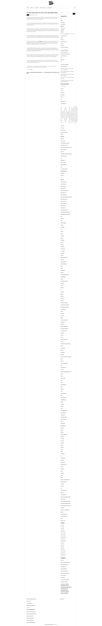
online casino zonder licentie (65, 304)
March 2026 (63, 531)
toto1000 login (63, 270)
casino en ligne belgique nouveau (65, 501)
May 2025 (62, 546)
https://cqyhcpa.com (64, 201)
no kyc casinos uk (63, 103)
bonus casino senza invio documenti (66, 147)
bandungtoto (62, 94)
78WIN (62, 369)
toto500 (62, 311)
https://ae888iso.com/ (64, 164)
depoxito (62, 272)
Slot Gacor (66, 33)
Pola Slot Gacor (63, 520)
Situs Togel (62, 438)
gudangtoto (62, 466)
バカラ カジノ (63, 577)
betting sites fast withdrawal (76, 115)
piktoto (62, 220)
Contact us (37, 7)
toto (61, 18)
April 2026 (62, 529)
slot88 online (62, 453)
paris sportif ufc (63, 59)
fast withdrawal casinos (64, 145)
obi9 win (62, 345)
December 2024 (63, 554)
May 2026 (62, 528)
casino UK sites (63, 101)
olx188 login (62, 227)
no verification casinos (64, 590)
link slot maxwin (63, 309)
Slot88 (62, 358)
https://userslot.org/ (63, 261)
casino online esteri (63, 149)
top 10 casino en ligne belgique (65, 64)
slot (61, 61)
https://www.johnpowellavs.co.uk (65, 562)
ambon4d (62, 175)
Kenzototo (62, 427)
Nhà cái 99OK (63, 423)
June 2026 (62, 526)
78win (62, 380)
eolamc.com (62, 298)
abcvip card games (63, 419)
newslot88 (62, 43)
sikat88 (62, 231)
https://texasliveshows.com (64, 564)
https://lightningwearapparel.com (65, 214)
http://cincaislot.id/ (29, 603)
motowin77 (62, 136)
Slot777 (62, 395)
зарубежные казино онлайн (65, 573)
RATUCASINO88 (63, 222)
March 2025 (63, 549)
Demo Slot (62, 151)
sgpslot (62, 477)
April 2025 (62, 548)
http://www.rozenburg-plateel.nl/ (31, 613)
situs (61, 57)
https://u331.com (63, 188)
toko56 (62, 518)
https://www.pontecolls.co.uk (31, 605)
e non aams (62, 125)
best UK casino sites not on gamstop (66, 356)
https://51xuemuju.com (64, 199)
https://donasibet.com (64, 481)
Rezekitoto (62, 436)
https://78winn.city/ (63, 397)
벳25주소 (62, 296)
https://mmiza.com (63, 192)
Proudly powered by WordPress (49, 624)
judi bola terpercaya (63, 490)
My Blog (31, 69)
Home (28, 7)
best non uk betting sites (64, 66)
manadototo (62, 45)
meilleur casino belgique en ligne (65, 496)
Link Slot (62, 37)
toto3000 (62, 300)
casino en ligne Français (64, 35)
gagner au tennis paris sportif (64, 47)
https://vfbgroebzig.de (64, 514)
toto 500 (62, 475)
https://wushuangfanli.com (64, 190)
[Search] (74, 7)
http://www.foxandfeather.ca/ (31, 622)
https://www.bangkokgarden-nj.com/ (66, 371)
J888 (61, 386)
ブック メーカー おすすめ (65, 579)
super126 (62, 421)
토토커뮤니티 (63, 160)
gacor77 (62, 449)
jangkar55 (62, 259)
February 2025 (63, 551)
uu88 (61, 166)
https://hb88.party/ (63, 412)
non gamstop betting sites (64, 326)
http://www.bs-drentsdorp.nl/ (65, 509)
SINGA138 (62, 354)
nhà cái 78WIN (63, 378)
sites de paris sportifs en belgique (65, 503)
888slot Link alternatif (64, 257)
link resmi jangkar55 (64, 434)
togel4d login (63, 322)
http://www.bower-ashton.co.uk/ (65, 479)
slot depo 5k (62, 92)
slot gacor (62, 341)
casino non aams (63, 162)
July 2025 (62, 543)
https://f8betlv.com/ (63, 399)
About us (32, 7)
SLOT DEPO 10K (63, 24)
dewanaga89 (62, 173)
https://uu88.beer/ (63, 276)
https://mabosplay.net (64, 263)
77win (62, 408)
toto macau (68, 114)
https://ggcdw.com (63, 205)
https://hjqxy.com (63, 207)
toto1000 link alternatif (64, 281)
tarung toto (62, 138)
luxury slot (62, 315)
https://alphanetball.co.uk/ (31, 609)
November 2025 (63, 537)
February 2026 (63, 532)
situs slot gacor (63, 140)
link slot (40, 41)
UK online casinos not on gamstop (66, 343)
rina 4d (62, 233)
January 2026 (63, 534)
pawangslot (62, 283)
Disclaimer (49, 7)
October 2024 (63, 555)
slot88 (61, 268)
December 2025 (63, 535)
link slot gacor (63, 414)
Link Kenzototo (63, 462)
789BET (62, 317)
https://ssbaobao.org (63, 181)
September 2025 (63, 540)
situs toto (62, 242)
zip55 (61, 365)
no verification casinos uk (65, 591)
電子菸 (62, 20)
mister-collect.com (63, 367)
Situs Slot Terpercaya (64, 516)
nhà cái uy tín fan (63, 575)
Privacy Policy (43, 7)
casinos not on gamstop (64, 302)
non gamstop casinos (64, 330)
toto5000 (62, 244)
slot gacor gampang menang (65, 274)
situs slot (62, 350)
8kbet (61, 382)
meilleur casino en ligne (65, 115)
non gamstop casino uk (64, 588)
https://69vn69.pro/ (63, 393)
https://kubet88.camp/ (64, 410)
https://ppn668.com (63, 194)
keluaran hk (62, 468)
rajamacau (62, 218)
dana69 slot (62, 313)
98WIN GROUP (63, 425)
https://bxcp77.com (63, 186)
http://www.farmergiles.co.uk (31, 611)
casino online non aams (64, 41)
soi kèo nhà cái (62, 22)
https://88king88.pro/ (64, 568)
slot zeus (62, 90)
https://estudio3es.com (64, 203)
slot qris (62, 88)
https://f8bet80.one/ (63, 384)
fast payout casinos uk (64, 593)
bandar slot (62, 473)
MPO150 (62, 287)
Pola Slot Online (63, 494)
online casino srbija (63, 464)
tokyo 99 (62, 285)
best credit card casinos (64, 132)
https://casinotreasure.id (30, 620)
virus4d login (63, 352)
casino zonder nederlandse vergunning (66, 153)
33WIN (62, 134)
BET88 (62, 406)
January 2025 (63, 552)
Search (61, 12)
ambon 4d (62, 179)
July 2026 (62, 525)
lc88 (61, 216)
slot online (62, 39)
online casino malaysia (64, 581)
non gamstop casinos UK (65, 585)
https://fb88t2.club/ (63, 566)
